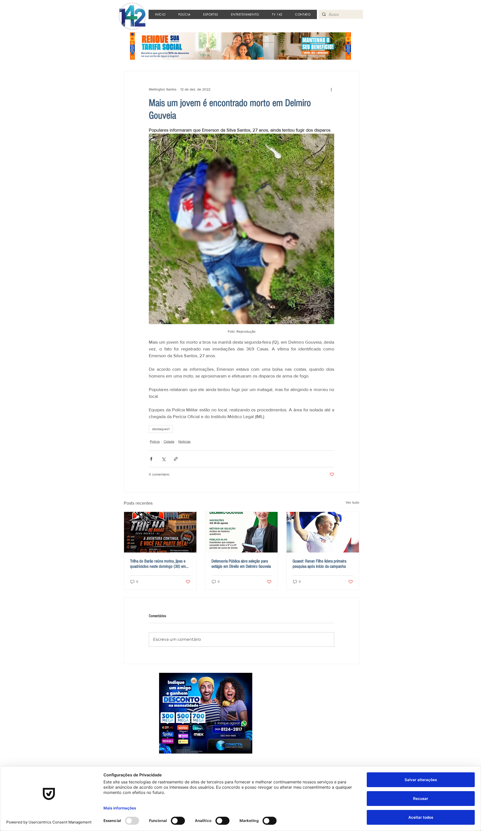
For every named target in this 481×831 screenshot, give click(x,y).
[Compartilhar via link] (175, 458)
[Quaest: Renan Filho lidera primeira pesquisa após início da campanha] (323, 532)
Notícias (184, 441)
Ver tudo (352, 502)
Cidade (169, 441)
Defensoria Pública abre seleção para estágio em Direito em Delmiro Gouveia (241, 564)
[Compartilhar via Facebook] (151, 458)
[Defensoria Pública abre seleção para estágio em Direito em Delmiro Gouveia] (241, 532)
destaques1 (161, 429)
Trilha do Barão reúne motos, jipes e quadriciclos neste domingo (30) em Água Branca (158, 564)
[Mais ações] (331, 89)
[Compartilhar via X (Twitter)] (163, 458)
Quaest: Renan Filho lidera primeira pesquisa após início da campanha (319, 564)
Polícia (155, 441)
